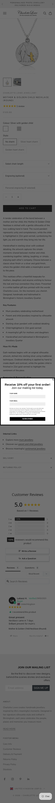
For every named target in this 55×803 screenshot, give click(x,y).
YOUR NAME (13, 393)
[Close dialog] (53, 379)
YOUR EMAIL (13, 401)
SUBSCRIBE (27, 419)
